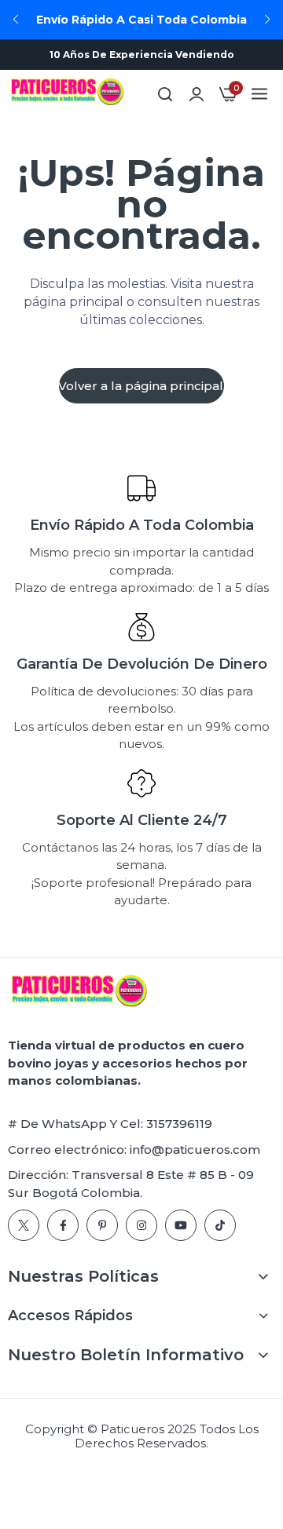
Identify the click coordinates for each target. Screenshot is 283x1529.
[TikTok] (220, 1225)
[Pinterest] (102, 1225)
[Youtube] (181, 1225)
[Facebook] (63, 1225)
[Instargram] (141, 1225)
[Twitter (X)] (23, 1225)
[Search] (165, 94)
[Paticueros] (67, 94)
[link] (196, 94)
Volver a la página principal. (141, 385)
